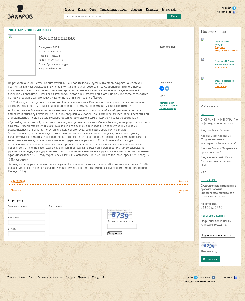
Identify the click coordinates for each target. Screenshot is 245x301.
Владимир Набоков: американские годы (224, 63)
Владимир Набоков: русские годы (224, 82)
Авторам (136, 9)
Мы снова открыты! (213, 216)
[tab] (99, 181)
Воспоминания (166, 103)
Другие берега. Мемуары (222, 43)
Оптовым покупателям (113, 9)
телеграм (188, 277)
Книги (82, 9)
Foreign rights (169, 9)
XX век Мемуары (167, 108)
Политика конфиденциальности (200, 281)
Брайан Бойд (221, 67)
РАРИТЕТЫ (207, 114)
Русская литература (169, 105)
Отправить (115, 233)
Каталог (30, 30)
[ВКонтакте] (161, 88)
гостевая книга (224, 12)
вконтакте (205, 277)
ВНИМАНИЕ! (209, 180)
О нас (92, 9)
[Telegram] (167, 88)
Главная (69, 9)
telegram (226, 8)
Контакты (152, 9)
